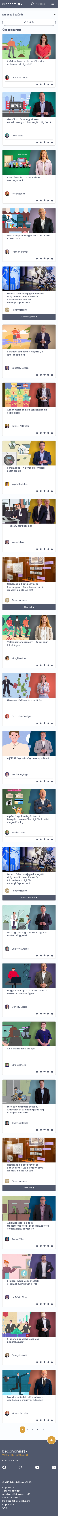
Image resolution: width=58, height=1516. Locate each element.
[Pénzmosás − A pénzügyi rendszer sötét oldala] (29, 453)
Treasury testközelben (19, 525)
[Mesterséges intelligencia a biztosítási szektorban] (29, 220)
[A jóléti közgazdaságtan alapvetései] (29, 743)
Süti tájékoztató (11, 1497)
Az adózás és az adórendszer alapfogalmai (24, 179)
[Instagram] (20, 1467)
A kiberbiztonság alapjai (20, 1048)
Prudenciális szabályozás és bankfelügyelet (23, 1340)
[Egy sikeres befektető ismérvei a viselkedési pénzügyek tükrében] (29, 1382)
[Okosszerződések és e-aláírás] (29, 685)
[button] (29, 15)
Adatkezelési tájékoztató (16, 1494)
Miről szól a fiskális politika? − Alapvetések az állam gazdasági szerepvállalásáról (25, 1109)
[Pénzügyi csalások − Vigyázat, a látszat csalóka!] (29, 337)
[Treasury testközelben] (29, 511)
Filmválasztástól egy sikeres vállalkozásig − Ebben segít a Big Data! (29, 121)
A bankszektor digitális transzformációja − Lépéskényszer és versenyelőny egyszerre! (28, 1225)
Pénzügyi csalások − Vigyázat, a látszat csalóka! (25, 353)
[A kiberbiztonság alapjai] (29, 1034)
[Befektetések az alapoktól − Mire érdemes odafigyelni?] (29, 46)
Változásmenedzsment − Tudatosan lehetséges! (27, 644)
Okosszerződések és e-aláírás (24, 700)
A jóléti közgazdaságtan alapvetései (28, 758)
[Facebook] (4, 1467)
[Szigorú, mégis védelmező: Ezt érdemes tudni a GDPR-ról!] (29, 1266)
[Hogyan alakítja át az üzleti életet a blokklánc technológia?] (29, 975)
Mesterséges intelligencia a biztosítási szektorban (28, 237)
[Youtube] (37, 1467)
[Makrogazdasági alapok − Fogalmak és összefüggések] (29, 917)
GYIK (4, 1507)
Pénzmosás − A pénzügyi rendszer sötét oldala (26, 469)
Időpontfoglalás (28, 316)
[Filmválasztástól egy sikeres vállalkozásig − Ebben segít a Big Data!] (29, 104)
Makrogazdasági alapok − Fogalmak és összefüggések (28, 934)
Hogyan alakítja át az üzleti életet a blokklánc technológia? (27, 992)
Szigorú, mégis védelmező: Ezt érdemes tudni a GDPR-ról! (23, 1282)
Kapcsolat (8, 1504)
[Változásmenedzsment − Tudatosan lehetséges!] (29, 627)
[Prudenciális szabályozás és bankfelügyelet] (29, 1324)
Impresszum (9, 1487)
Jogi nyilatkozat (11, 1490)
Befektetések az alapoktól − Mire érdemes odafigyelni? (25, 63)
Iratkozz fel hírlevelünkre (16, 1501)
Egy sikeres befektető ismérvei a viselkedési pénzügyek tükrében (25, 1399)
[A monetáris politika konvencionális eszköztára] (29, 395)
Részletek (28, 607)
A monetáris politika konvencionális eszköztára (27, 411)
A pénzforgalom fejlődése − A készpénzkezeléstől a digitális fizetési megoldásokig (28, 819)
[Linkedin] (54, 1467)
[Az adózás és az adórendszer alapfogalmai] (29, 162)
